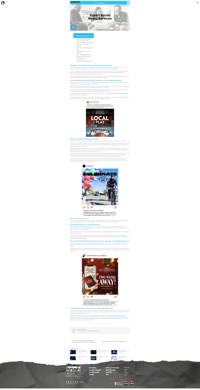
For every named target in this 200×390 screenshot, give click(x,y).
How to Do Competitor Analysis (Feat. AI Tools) (122, 357)
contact (126, 369)
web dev (109, 372)
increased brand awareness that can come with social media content (92, 89)
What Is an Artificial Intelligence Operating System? (103, 351)
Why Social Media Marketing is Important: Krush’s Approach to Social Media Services (83, 56)
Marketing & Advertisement (95, 323)
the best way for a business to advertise (116, 235)
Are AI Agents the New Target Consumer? (102, 357)
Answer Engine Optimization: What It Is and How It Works (82, 351)
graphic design (95, 370)
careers (126, 374)
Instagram (72, 148)
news (125, 371)
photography (111, 370)
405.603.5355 (69, 376)
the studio (126, 373)
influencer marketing (121, 149)
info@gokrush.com (78, 376)
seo (107, 374)
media (91, 374)
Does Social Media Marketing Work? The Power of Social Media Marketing (84, 44)
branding (92, 368)
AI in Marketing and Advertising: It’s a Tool (82, 357)
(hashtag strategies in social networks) (102, 91)
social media (94, 372)
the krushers (127, 367)
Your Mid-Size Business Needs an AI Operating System (123, 351)
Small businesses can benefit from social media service (81, 226)
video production (112, 368)
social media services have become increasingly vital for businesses (103, 67)
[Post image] (73, 352)
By (102, 323)
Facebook (120, 72)
